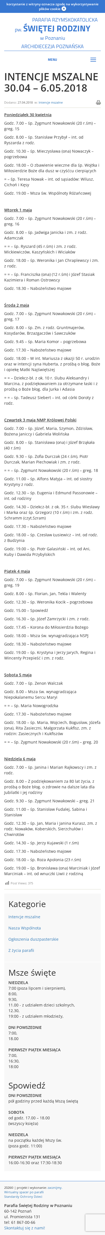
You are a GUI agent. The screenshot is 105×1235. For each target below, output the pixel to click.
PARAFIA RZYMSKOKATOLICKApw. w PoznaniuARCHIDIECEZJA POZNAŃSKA (53, 33)
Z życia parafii (21, 950)
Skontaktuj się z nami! (24, 1228)
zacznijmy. (55, 1187)
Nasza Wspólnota (24, 928)
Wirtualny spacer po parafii (24, 1192)
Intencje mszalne (51, 102)
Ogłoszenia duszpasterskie (33, 939)
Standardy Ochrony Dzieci (23, 1196)
